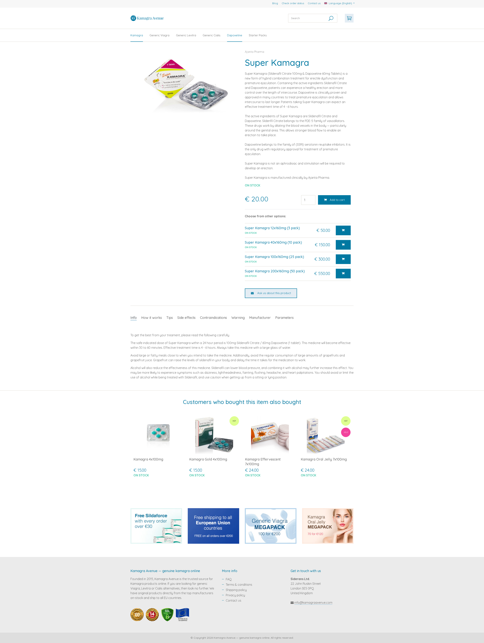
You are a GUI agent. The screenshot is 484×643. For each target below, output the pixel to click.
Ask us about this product (274, 293)
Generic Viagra (159, 35)
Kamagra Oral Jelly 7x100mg (324, 459)
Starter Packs (258, 35)
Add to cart (337, 200)
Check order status (293, 3)
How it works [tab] (151, 317)
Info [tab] (133, 317)
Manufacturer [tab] (260, 317)
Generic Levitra (186, 35)
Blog (275, 3)
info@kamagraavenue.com (313, 602)
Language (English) (340, 3)
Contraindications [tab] (213, 317)
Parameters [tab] (284, 317)
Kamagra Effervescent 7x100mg (263, 461)
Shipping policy (236, 590)
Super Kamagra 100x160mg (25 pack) (274, 257)
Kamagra (136, 35)
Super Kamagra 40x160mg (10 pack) (273, 242)
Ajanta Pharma (254, 52)
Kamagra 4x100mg (148, 459)
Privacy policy (235, 595)
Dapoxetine (234, 35)
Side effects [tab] (186, 317)
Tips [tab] (169, 317)
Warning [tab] (238, 317)
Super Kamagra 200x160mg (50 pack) (275, 271)
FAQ (229, 579)
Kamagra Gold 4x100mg (208, 459)
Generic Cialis (211, 35)
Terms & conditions (239, 584)
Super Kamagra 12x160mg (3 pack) (272, 228)
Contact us (314, 3)
